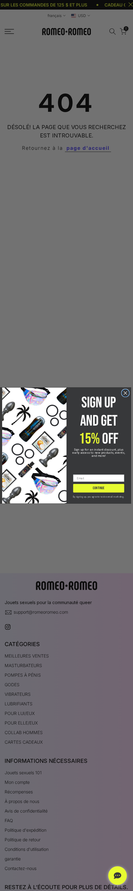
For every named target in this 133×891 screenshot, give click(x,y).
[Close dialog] (125, 393)
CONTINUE (98, 488)
